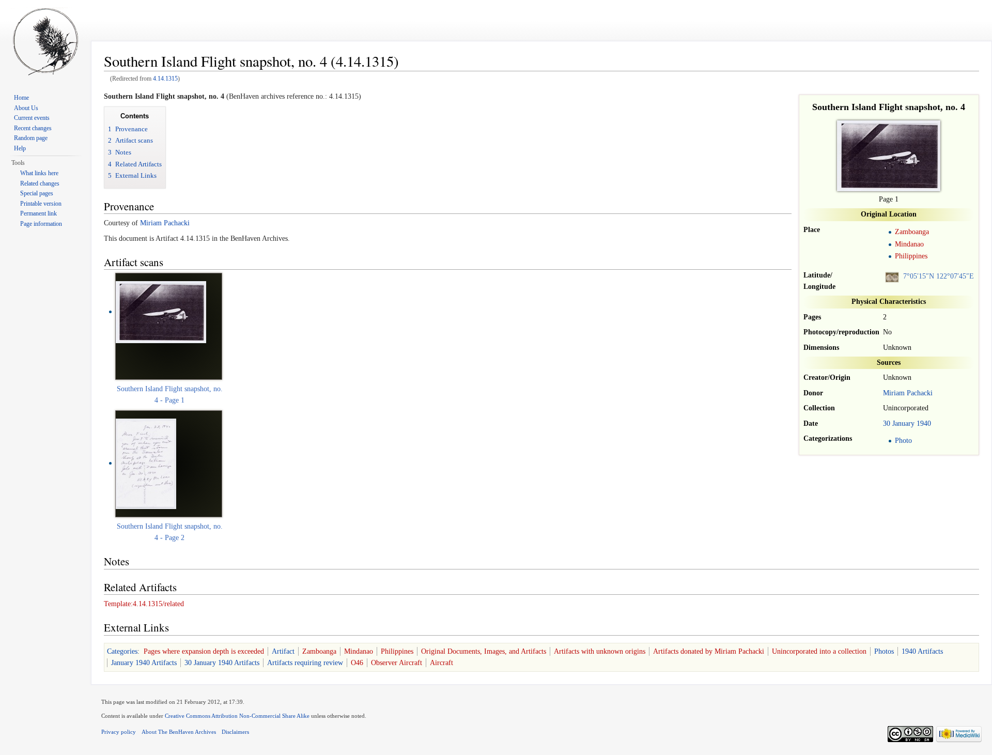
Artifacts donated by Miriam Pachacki (708, 651)
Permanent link (38, 213)
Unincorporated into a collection (819, 651)
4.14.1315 (165, 78)
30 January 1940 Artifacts (221, 663)
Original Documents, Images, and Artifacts (483, 651)
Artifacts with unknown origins (599, 651)
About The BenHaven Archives (179, 732)
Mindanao (909, 244)
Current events (32, 117)
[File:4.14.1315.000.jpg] (161, 311)
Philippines (911, 256)
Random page (31, 138)
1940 (924, 423)
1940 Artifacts (922, 651)
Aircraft (441, 663)
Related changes (39, 183)
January (903, 423)
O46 (357, 663)
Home (21, 97)
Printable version (40, 203)
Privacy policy (118, 732)
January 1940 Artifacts (144, 663)
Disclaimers (235, 732)
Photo (903, 440)
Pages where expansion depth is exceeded (204, 651)
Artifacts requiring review (305, 663)
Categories (122, 651)
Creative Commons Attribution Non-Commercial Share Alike (237, 716)
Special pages (36, 193)
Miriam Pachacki (908, 393)
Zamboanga (912, 232)
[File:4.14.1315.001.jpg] (146, 463)
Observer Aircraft (396, 663)
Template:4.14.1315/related (144, 604)
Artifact (283, 651)
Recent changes (33, 128)
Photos (884, 651)
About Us (26, 108)
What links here (39, 173)
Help (20, 148)
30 (886, 423)
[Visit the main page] (45, 41)
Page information (41, 223)
